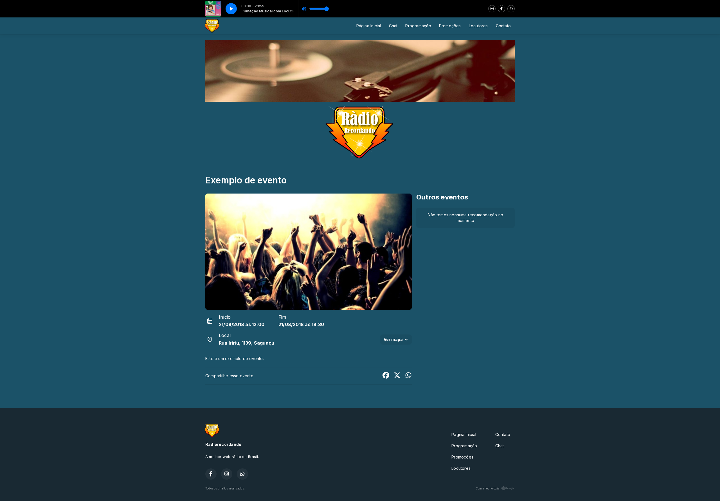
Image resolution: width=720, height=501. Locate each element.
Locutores (478, 25)
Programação (418, 25)
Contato (503, 25)
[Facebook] (501, 8)
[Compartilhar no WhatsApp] (408, 376)
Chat (393, 25)
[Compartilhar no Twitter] (397, 376)
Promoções (450, 25)
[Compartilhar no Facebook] (385, 376)
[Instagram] (492, 8)
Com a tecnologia (488, 488)
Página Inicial (368, 25)
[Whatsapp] (511, 8)
